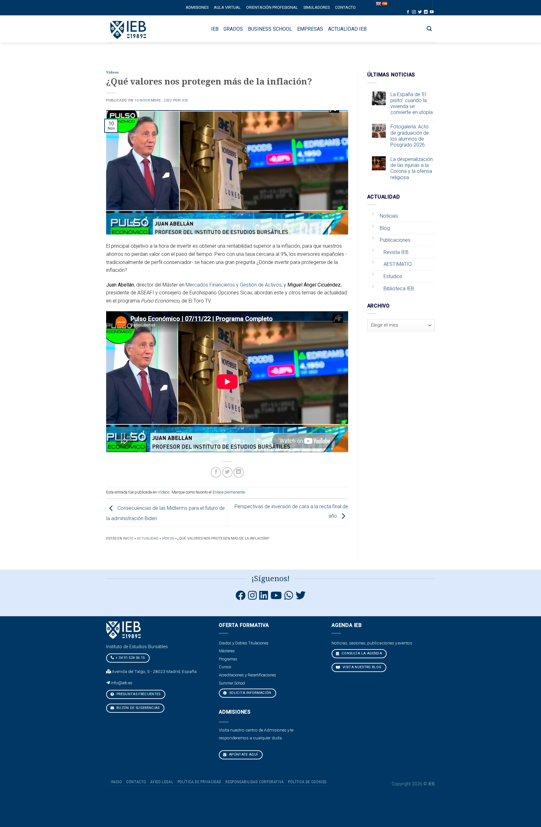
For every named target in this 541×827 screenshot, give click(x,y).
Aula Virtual (227, 7)
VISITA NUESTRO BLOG (362, 667)
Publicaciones (395, 240)
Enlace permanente (229, 492)
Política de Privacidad (199, 782)
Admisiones (197, 7)
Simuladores (316, 7)
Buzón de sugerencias (138, 708)
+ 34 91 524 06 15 (130, 658)
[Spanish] (384, 3)
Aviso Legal (161, 782)
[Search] (429, 29)
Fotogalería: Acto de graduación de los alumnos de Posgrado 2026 (409, 136)
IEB (185, 100)
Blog (385, 228)
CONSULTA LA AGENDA (361, 653)
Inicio (128, 538)
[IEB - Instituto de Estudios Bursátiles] (128, 29)
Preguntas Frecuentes (138, 694)
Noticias (389, 216)
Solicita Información (249, 693)
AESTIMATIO (398, 264)
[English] (378, 3)
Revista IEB (396, 252)
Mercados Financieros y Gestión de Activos (233, 285)
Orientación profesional (272, 7)
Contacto (345, 7)
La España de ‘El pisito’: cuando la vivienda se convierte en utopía (411, 103)
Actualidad (147, 538)
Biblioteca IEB (399, 289)
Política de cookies (307, 782)
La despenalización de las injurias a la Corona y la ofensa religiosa (411, 168)
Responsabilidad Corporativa (254, 782)
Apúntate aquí (243, 754)
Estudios (393, 276)
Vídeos (112, 72)
